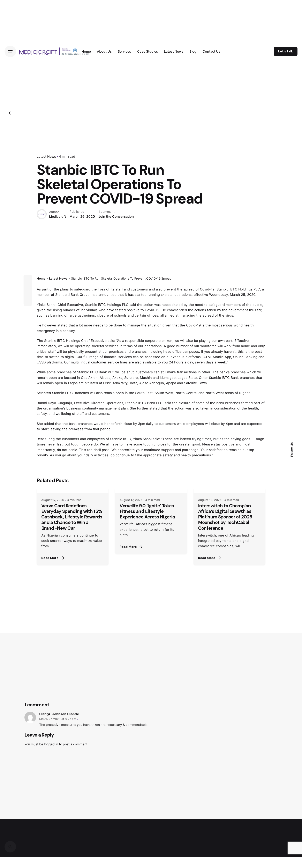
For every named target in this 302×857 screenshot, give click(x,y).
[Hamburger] (10, 51)
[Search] (10, 846)
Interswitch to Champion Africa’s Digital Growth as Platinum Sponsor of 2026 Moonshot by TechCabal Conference (225, 517)
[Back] (10, 113)
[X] (28, 286)
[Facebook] (28, 279)
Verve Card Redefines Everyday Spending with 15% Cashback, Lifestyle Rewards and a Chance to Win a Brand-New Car (71, 517)
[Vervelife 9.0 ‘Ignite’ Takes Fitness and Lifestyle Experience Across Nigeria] (151, 490)
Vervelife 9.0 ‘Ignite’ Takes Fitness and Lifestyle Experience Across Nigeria (147, 511)
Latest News (46, 156)
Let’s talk (285, 51)
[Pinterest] (28, 301)
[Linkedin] (28, 294)
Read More (50, 558)
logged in (51, 744)
